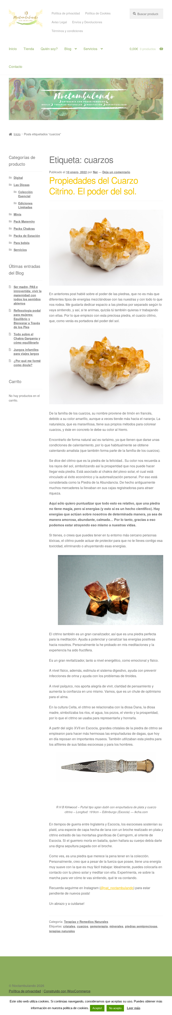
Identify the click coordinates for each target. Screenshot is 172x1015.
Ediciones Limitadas (25, 205)
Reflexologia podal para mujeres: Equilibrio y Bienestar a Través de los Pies (27, 318)
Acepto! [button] (97, 1008)
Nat (95, 172)
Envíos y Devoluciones (87, 22)
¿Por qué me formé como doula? (27, 363)
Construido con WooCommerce (67, 991)
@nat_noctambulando (116, 887)
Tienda (28, 48)
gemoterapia (99, 926)
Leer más (133, 1008)
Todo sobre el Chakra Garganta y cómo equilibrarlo (27, 338)
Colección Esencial (25, 194)
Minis (17, 214)
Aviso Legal (59, 22)
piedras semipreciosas (141, 926)
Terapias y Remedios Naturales (86, 921)
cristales (69, 926)
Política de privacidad (66, 13)
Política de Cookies (98, 13)
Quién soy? (49, 48)
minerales (116, 926)
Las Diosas (22, 185)
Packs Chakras (24, 228)
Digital (18, 178)
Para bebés (22, 243)
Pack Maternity (24, 221)
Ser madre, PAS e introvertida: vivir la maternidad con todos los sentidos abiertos (28, 295)
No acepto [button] (115, 1008)
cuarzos (82, 926)
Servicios (90, 48)
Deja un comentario (116, 172)
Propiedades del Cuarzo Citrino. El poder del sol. (93, 185)
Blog (67, 48)
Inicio (13, 48)
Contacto (15, 66)
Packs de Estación (27, 236)
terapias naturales (62, 931)
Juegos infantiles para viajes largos (26, 351)
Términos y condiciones (67, 31)
